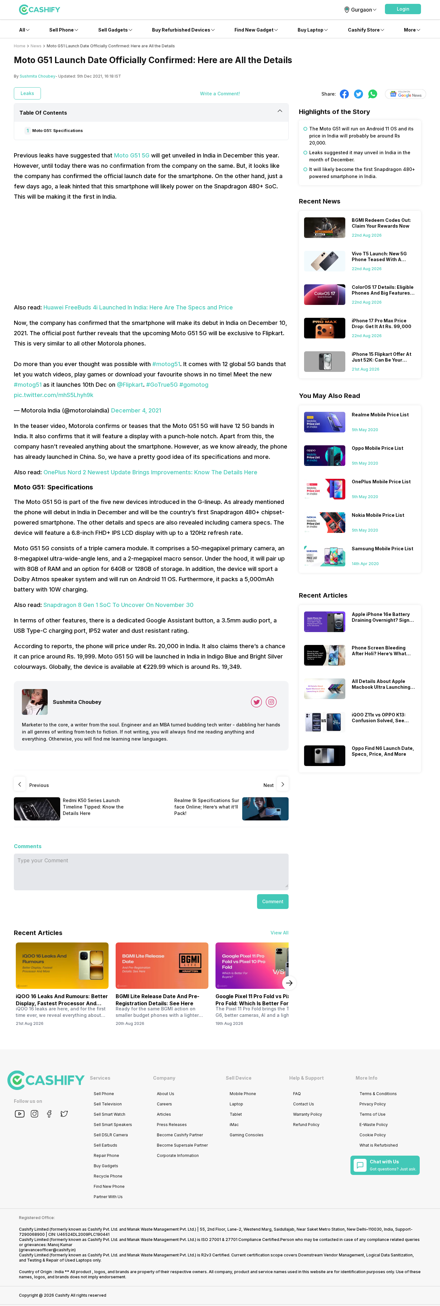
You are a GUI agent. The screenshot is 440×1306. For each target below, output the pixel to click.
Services (100, 1078)
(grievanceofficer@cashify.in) (47, 1249)
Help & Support (306, 1078)
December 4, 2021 (136, 410)
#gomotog (193, 384)
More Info (367, 1078)
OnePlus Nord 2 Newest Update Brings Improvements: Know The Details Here (150, 472)
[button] (403, 9)
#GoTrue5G (162, 384)
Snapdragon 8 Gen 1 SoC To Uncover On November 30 (118, 604)
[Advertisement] (151, 252)
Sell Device (239, 1078)
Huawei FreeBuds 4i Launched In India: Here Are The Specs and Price (138, 307)
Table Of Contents (43, 112)
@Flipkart (130, 384)
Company (164, 1078)
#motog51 (166, 364)
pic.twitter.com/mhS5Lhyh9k (53, 395)
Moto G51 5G (131, 155)
